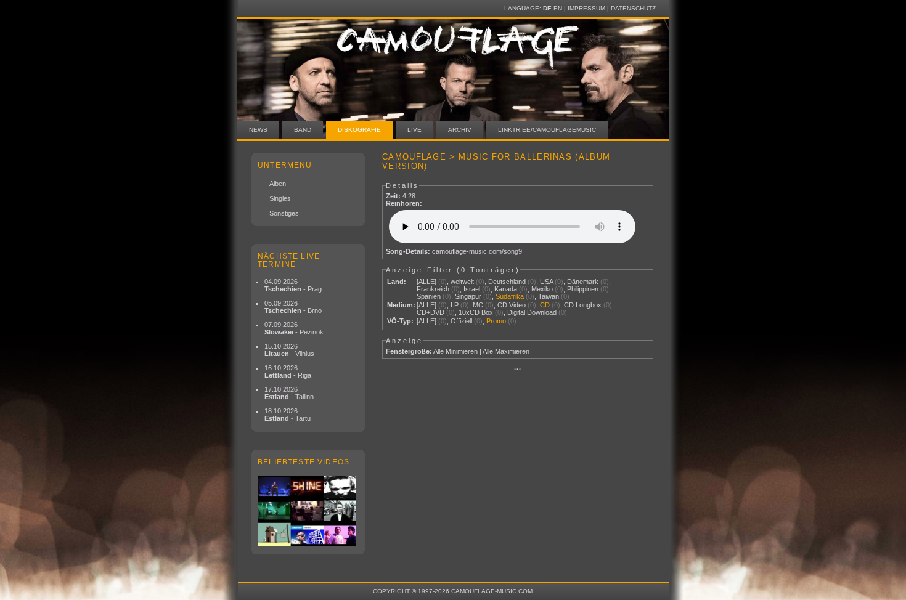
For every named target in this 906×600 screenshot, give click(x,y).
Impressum (586, 8)
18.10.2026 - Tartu (287, 414)
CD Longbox (583, 305)
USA (546, 281)
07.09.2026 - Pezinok (294, 328)
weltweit (462, 281)
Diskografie (359, 129)
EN (557, 8)
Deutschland (507, 281)
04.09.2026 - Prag (293, 285)
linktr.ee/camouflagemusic (547, 129)
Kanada (505, 289)
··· (517, 369)
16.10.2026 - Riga (287, 371)
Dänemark (582, 281)
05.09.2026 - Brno (293, 306)
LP (455, 305)
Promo (496, 321)
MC (478, 305)
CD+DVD (430, 312)
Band (302, 129)
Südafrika (510, 296)
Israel (471, 289)
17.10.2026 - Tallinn (289, 393)
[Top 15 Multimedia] (308, 511)
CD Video (511, 305)
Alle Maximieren (506, 351)
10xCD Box (476, 312)
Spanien (429, 296)
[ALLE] (426, 281)
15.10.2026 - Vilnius (289, 350)
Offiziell (461, 321)
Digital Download (532, 312)
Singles (280, 198)
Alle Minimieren (455, 351)
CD (545, 305)
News (258, 129)
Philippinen (582, 289)
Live (414, 129)
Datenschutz (633, 8)
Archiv (459, 129)
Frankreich (433, 289)
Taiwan (548, 296)
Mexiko (542, 289)
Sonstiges (284, 213)
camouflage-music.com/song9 (477, 251)
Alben (277, 183)
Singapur (468, 296)
